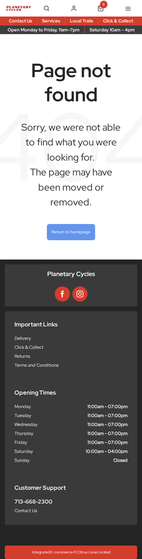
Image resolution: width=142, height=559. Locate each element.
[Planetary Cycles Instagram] (80, 294)
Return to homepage (71, 232)
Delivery (22, 338)
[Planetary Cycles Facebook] (62, 294)
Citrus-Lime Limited (93, 552)
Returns (22, 356)
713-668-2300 (33, 501)
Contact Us (25, 511)
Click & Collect (28, 347)
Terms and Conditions (36, 365)
